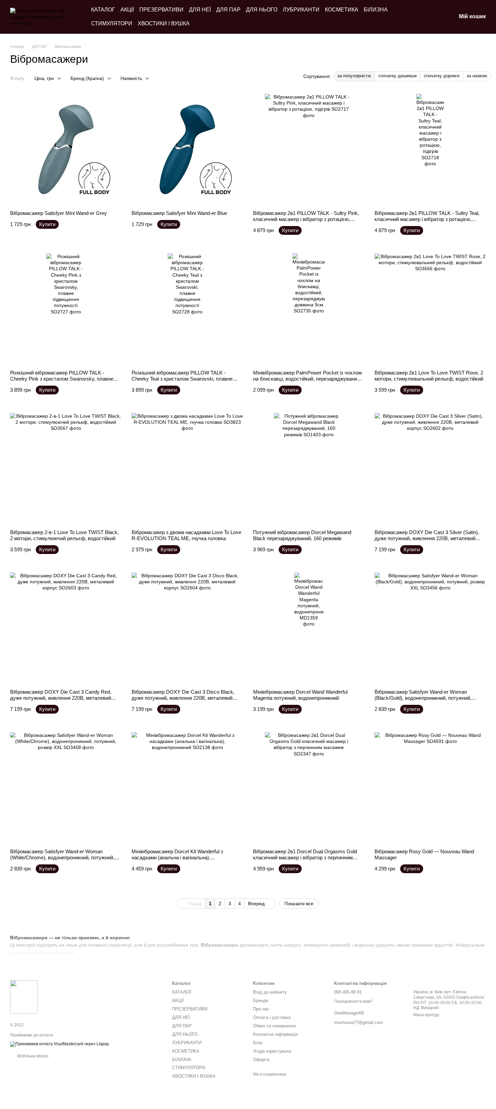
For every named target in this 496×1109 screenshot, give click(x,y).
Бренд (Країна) (87, 78)
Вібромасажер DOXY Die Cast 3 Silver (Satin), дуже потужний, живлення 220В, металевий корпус (427, 538)
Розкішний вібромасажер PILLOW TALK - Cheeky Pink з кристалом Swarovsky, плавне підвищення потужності (61, 379)
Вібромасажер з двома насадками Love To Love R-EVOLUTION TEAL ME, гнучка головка (186, 535)
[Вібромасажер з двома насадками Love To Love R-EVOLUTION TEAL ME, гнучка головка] (187, 468)
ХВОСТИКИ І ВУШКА (164, 23)
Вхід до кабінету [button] (270, 992)
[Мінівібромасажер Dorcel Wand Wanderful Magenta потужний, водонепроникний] (308, 628)
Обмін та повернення (274, 1025)
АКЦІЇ (127, 9)
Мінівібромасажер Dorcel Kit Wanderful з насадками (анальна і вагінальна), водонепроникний (177, 857)
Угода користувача (272, 1051)
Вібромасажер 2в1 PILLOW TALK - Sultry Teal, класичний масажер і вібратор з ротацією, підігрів (427, 219)
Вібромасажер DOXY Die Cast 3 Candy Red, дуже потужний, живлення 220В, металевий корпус (60, 698)
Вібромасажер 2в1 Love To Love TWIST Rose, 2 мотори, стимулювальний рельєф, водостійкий (429, 376)
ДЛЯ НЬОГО (261, 9)
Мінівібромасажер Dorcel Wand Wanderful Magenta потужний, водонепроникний (300, 695)
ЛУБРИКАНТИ (301, 9)
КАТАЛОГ (103, 9)
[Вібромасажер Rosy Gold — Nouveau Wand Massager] (430, 787)
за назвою (477, 75)
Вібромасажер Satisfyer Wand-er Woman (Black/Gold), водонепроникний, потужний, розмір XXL (423, 698)
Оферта (261, 1059)
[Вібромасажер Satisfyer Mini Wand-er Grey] (65, 149)
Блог (258, 1042)
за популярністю (354, 75)
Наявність (131, 78)
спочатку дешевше (397, 75)
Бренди (260, 1000)
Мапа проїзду (426, 1015)
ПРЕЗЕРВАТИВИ (161, 9)
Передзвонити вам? (353, 1001)
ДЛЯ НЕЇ (200, 9)
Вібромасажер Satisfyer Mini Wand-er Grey (58, 213)
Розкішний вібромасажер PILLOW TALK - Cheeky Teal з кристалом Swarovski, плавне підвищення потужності (182, 379)
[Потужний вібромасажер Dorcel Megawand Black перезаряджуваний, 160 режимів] (308, 468)
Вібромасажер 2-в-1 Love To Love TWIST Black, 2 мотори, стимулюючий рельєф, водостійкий (64, 535)
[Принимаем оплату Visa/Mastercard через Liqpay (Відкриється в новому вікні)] (59, 1044)
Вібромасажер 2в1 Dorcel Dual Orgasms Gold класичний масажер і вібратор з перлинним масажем (305, 857)
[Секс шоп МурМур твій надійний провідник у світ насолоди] (23, 996)
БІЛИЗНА (376, 9)
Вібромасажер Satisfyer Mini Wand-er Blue (179, 213)
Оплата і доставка (272, 1017)
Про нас (261, 1008)
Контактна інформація (275, 1034)
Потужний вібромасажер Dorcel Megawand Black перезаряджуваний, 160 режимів (302, 535)
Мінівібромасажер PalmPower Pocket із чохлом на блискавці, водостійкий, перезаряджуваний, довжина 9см (307, 379)
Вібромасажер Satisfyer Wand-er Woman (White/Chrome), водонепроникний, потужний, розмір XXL (62, 857)
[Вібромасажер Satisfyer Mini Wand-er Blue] (187, 149)
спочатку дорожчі (442, 75)
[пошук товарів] (415, 16)
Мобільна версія (32, 1056)
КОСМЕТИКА (341, 9)
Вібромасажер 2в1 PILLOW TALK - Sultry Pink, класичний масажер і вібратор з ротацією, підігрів (306, 219)
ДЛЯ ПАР (228, 9)
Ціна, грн (44, 78)
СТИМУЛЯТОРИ (111, 23)
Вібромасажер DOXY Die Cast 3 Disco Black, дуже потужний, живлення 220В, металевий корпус (183, 698)
